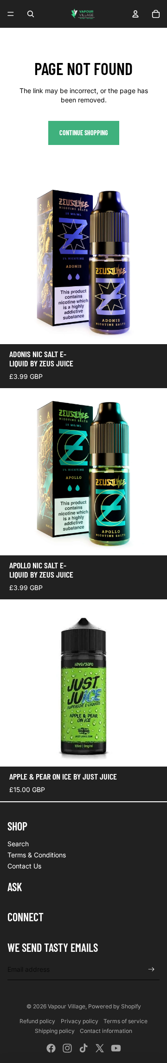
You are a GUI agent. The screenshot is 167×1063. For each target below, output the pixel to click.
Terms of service (125, 1021)
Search (18, 844)
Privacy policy (79, 1021)
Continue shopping (83, 133)
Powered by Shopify (114, 1006)
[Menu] (10, 14)
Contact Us (24, 866)
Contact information (106, 1030)
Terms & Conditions (36, 855)
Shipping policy (55, 1030)
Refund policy (37, 1021)
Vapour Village (66, 1006)
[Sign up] (151, 969)
